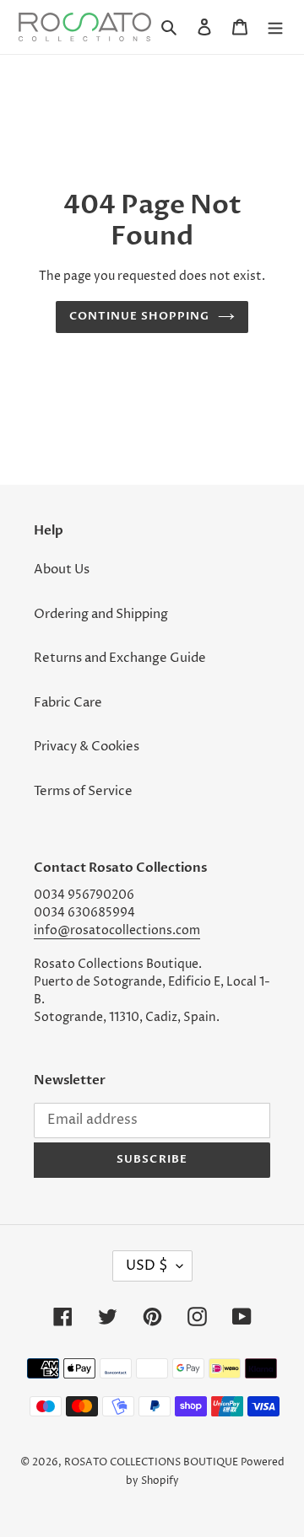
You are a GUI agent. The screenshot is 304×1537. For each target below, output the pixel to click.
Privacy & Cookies (86, 746)
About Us (62, 569)
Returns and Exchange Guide (120, 658)
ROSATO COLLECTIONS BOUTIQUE (151, 1462)
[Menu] (275, 27)
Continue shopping (139, 316)
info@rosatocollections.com (117, 930)
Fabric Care (68, 703)
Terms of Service (83, 791)
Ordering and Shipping (101, 614)
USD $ (147, 1265)
